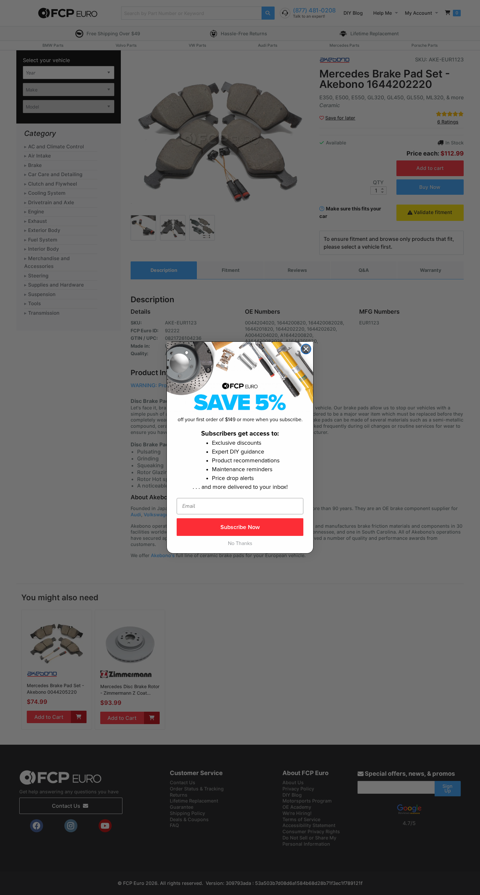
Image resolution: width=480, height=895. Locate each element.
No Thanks (240, 543)
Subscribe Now (240, 527)
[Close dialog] (306, 349)
